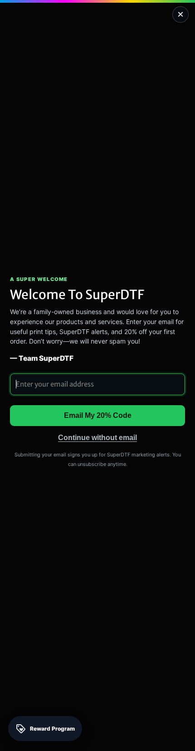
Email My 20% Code (98, 415)
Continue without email (97, 437)
